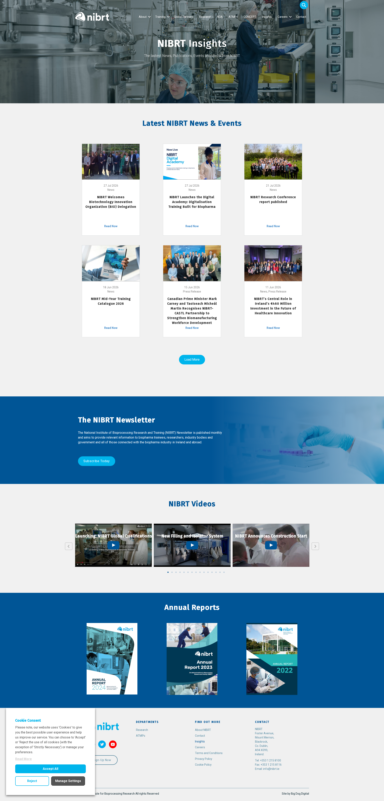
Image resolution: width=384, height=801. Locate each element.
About (143, 16)
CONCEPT (250, 16)
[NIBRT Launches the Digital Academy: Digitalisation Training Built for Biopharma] (192, 161)
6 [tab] (188, 572)
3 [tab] (176, 572)
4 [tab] (180, 572)
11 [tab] (208, 572)
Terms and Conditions (209, 753)
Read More (23, 759)
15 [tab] (224, 572)
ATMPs (233, 16)
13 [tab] (216, 572)
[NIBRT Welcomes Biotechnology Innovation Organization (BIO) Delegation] (111, 161)
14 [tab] (220, 572)
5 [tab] (184, 572)
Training (160, 16)
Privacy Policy (203, 758)
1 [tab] (168, 572)
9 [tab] (200, 572)
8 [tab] (196, 572)
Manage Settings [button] (68, 781)
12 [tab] (212, 572)
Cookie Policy (203, 764)
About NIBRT (203, 729)
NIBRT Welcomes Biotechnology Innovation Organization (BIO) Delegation (110, 202)
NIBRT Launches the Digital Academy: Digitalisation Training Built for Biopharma (192, 202)
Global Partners (183, 16)
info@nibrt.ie (271, 768)
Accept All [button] (50, 769)
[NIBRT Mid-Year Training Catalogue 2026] (111, 263)
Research (205, 16)
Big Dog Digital (300, 793)
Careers (283, 16)
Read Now (110, 226)
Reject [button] (32, 781)
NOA (220, 16)
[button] (304, 5)
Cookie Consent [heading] (28, 720)
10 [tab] (204, 572)
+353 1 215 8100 (270, 760)
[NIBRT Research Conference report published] (273, 161)
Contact (301, 16)
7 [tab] (192, 572)
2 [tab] (172, 572)
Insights (267, 16)
